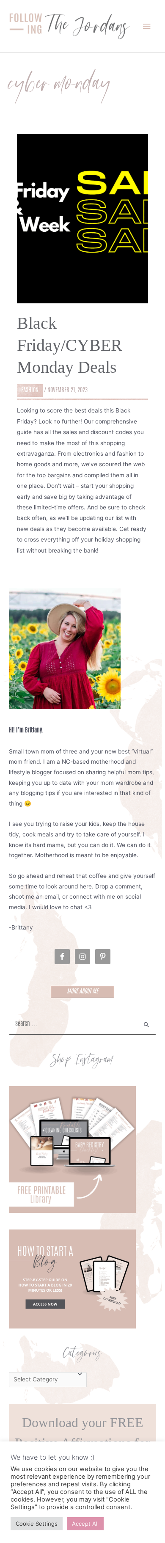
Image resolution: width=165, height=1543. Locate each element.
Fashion (29, 390)
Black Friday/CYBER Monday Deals (69, 345)
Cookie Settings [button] (37, 1523)
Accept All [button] (85, 1523)
